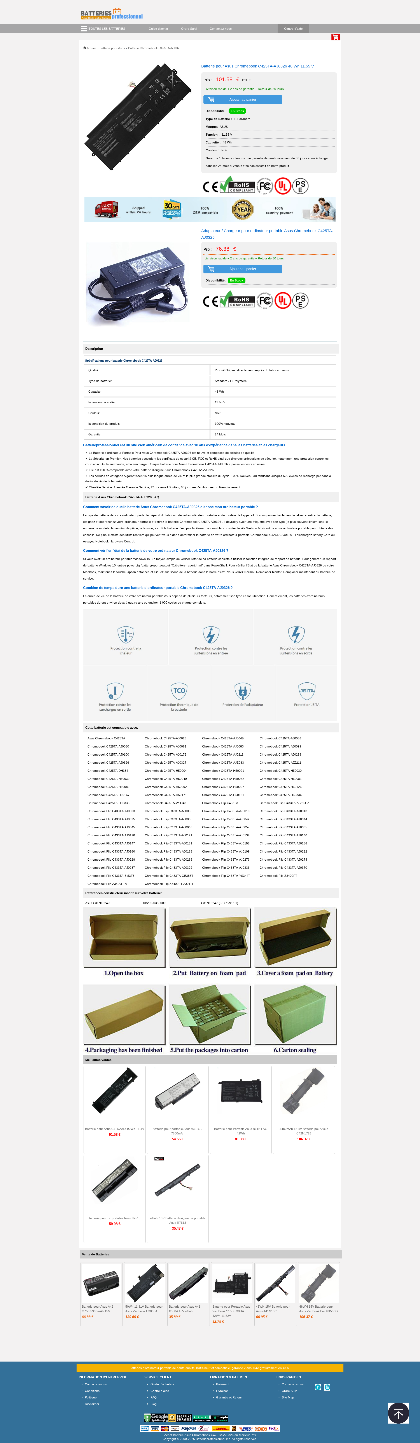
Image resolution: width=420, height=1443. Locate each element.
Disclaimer (92, 1404)
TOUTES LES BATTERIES (107, 28)
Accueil (91, 48)
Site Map (288, 1397)
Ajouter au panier (242, 99)
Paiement (222, 1384)
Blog (153, 1404)
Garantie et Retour (229, 1397)
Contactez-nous (221, 28)
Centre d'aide (293, 28)
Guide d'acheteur (162, 1384)
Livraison (222, 1391)
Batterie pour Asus (112, 48)
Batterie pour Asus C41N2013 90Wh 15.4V (114, 1129)
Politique (91, 1397)
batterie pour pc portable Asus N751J (114, 1218)
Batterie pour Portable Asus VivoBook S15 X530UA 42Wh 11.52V (231, 1311)
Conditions (92, 1391)
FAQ (153, 1397)
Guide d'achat (158, 28)
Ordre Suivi (189, 28)
